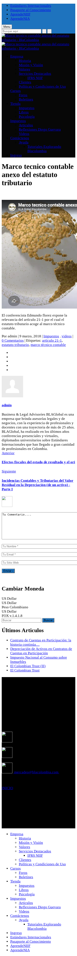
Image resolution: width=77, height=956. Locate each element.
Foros (23, 95)
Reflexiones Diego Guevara (40, 129)
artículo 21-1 (52, 340)
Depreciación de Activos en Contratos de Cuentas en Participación (41, 651)
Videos (24, 134)
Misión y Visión (31, 65)
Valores (24, 69)
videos (67, 336)
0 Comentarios (13, 340)
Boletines (26, 99)
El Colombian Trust (25, 670)
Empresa (16, 56)
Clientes (25, 82)
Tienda (15, 104)
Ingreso (16, 155)
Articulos (26, 125)
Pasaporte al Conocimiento (30, 10)
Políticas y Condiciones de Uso (42, 86)
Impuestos (26, 108)
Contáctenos (19, 138)
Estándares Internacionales (30, 6)
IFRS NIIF (35, 78)
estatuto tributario (15, 345)
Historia (25, 61)
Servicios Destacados (35, 74)
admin (7, 405)
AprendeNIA (20, 19)
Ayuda (23, 142)
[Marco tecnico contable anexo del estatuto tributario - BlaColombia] (38, 40)
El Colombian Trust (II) (28, 666)
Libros (24, 112)
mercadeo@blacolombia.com (36, 772)
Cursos (15, 91)
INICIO (7, 788)
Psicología (27, 117)
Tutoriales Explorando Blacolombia (44, 149)
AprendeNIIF (20, 14)
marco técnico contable (48, 345)
